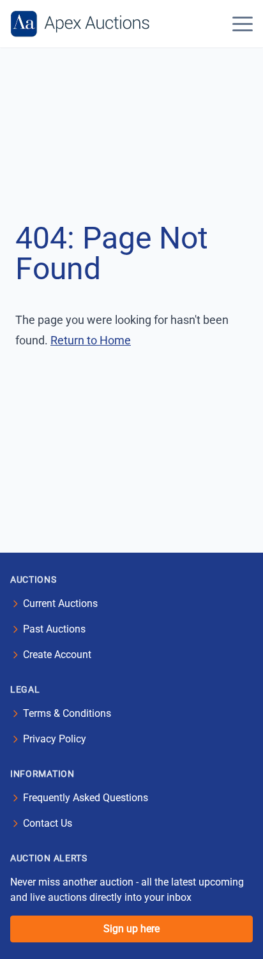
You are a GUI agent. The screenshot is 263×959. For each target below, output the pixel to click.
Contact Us (47, 823)
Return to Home (90, 340)
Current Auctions (60, 603)
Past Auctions (54, 629)
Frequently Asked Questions (85, 798)
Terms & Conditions (67, 713)
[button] (242, 23)
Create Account (57, 654)
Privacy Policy (54, 739)
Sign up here (131, 929)
